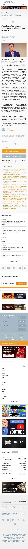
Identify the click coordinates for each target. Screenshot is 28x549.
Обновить (13, 401)
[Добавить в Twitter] (6, 22)
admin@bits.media (23, 501)
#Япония (11, 135)
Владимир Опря (10, 130)
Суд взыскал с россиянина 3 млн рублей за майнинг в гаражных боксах (15, 170)
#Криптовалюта (19, 136)
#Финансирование (9, 136)
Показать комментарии (14, 151)
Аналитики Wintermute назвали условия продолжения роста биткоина (15, 195)
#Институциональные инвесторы (9, 137)
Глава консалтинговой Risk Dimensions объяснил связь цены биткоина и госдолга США (15, 191)
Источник (5, 147)
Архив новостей (14, 543)
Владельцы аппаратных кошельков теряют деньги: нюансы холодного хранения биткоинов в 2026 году (15, 186)
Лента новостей (6, 215)
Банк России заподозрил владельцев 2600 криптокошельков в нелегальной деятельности (15, 178)
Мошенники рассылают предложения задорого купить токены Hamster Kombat (15, 199)
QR (23, 541)
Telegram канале (10, 162)
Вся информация (13, 478)
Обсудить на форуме (14, 156)
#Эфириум (17, 135)
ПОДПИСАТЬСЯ (21, 283)
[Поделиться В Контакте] (16, 22)
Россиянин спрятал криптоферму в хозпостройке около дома (15, 202)
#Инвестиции (4, 135)
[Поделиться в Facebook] (2, 22)
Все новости (13, 261)
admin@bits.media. (16, 538)
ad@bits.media (23, 513)
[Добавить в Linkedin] (13, 22)
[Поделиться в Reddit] (20, 22)
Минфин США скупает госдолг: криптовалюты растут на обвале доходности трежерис (15, 207)
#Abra (2, 139)
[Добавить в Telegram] (9, 22)
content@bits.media (22, 507)
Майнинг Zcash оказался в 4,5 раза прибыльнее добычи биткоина (15, 173)
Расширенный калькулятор (8, 343)
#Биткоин (21, 137)
